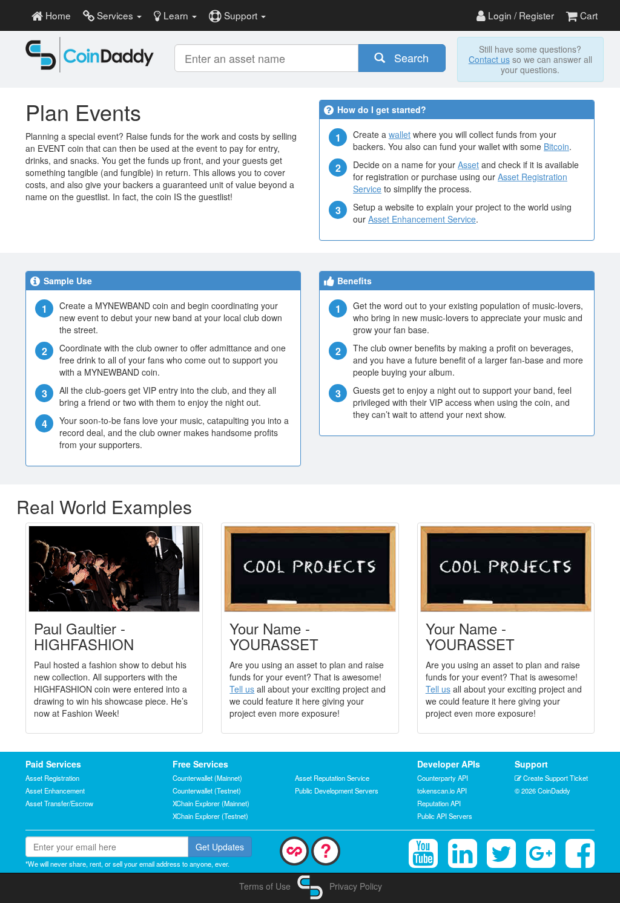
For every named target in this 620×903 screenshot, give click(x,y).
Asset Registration (52, 778)
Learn (176, 15)
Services (115, 15)
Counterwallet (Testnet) (207, 790)
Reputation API (439, 803)
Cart (588, 15)
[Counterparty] (294, 850)
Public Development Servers (336, 790)
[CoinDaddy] (89, 55)
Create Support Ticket (554, 778)
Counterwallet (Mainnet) (207, 778)
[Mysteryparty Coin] (325, 850)
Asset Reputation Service (332, 778)
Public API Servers (444, 816)
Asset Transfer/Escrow (59, 803)
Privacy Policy (355, 886)
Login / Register (520, 15)
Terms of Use (265, 886)
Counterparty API (442, 778)
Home (57, 15)
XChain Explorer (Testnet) (210, 816)
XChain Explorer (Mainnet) (211, 803)
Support (241, 15)
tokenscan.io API (442, 790)
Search (407, 57)
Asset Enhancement (55, 790)
